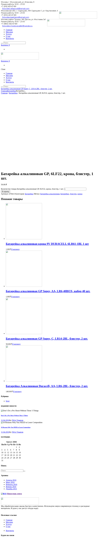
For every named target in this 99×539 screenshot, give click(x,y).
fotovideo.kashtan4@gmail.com (15, 17)
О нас (8, 526)
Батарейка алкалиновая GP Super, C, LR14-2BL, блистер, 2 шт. (26, 89)
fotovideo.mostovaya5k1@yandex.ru (17, 26)
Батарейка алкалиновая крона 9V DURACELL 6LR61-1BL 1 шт (47, 243)
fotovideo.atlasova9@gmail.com (15, 8)
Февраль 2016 (11, 484)
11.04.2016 (5, 420)
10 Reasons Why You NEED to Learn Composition (15, 427)
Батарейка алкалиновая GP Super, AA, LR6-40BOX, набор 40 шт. (48, 291)
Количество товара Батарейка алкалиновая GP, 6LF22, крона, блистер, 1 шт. (32, 189)
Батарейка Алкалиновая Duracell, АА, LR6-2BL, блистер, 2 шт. (47, 386)
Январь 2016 (11, 487)
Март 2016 (10, 482)
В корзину (5, 191)
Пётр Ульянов (17, 420)
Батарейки (11, 91)
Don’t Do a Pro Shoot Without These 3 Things (14, 415)
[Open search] (2, 43)
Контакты (10, 531)
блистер (73, 194)
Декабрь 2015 (11, 489)
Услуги (9, 524)
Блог (8, 401)
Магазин (9, 522)
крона (80, 194)
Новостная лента (14, 494)
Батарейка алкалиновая (50, 194)
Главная (4, 91)
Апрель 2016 (11, 480)
